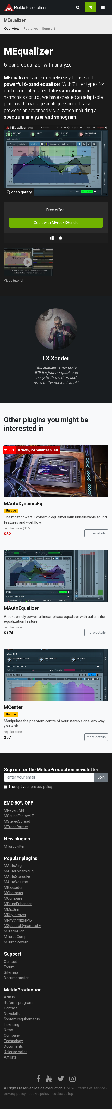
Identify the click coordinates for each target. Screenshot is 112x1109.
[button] (78, 7)
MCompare (13, 898)
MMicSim (11, 909)
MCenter (13, 707)
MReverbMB (14, 810)
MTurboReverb (16, 942)
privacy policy (42, 786)
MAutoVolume (16, 882)
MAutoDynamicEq (23, 503)
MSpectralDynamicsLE (22, 926)
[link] (38, 1079)
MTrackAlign (14, 931)
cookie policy (39, 1094)
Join (101, 777)
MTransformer (16, 827)
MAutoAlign (13, 866)
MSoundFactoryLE (19, 816)
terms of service (91, 1088)
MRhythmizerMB (18, 920)
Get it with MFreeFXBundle (56, 222)
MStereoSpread (17, 821)
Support (48, 28)
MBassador (13, 887)
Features (30, 28)
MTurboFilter (14, 846)
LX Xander (56, 358)
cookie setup (62, 1094)
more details (96, 533)
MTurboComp (15, 937)
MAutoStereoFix (17, 876)
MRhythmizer (15, 915)
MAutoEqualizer (21, 608)
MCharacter (13, 893)
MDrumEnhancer (18, 904)
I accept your (31, 786)
